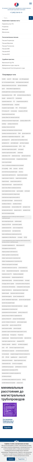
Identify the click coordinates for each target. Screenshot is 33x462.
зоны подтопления (6, 162)
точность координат (17, 363)
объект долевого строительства (10, 254)
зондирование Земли (21, 159)
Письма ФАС (6, 49)
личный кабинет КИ (16, 207)
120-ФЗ (3, 79)
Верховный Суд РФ (8, 62)
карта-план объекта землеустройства (11, 187)
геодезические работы (22, 101)
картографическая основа (8, 191)
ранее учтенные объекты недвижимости (12, 315)
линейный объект (17, 203)
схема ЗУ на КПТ (23, 357)
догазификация (14, 143)
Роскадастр (13, 334)
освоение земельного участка (9, 267)
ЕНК (24, 146)
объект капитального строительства (11, 258)
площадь (27, 280)
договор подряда (24, 143)
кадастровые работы (15, 181)
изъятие (15, 168)
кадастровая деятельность (9, 175)
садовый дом (5, 338)
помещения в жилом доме (23, 286)
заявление (20, 152)
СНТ (7, 347)
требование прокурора (7, 366)
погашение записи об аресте (23, 283)
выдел (3, 98)
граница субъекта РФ (25, 120)
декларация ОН (6, 139)
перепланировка (6, 277)
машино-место (17, 210)
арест (3, 88)
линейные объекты (6, 203)
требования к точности (21, 366)
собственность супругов (8, 350)
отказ (3, 270)
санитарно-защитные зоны (8, 341)
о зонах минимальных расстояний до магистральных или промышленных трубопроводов (16, 241)
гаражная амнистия (7, 101)
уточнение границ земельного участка (11, 379)
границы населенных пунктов (9, 133)
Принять (10, 459)
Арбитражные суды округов (10, 65)
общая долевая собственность (9, 251)
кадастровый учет (17, 184)
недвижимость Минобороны (9, 237)
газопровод (19, 98)
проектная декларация (24, 299)
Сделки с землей (6, 344)
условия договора (6, 376)
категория (27, 191)
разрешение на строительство (9, 309)
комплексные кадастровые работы (11, 197)
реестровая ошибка (7, 328)
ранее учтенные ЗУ (22, 312)
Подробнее (7, 427)
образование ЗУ (20, 245)
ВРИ (15, 95)
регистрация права (22, 322)
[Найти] (31, 18)
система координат (23, 344)
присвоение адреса (7, 296)
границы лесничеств (13, 123)
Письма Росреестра (8, 40)
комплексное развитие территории (11, 194)
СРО (3, 357)
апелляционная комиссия (22, 82)
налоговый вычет (6, 230)
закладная (20, 149)
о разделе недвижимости (8, 245)
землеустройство (26, 155)
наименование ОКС (6, 227)
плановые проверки (18, 280)
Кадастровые (5, 181)
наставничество (16, 230)
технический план (6, 363)
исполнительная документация (9, 171)
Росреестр (5, 26)
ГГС (14, 101)
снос (3, 347)
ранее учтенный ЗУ (6, 318)
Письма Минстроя (7, 43)
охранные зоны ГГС (7, 274)
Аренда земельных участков (9, 85)
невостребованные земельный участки (11, 234)
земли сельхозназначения (8, 159)
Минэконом (5, 32)
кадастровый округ (7, 184)
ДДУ (23, 136)
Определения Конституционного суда (13, 68)
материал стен (26, 207)
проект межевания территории (9, 299)
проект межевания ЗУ (18, 296)
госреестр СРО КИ (22, 111)
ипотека (21, 168)
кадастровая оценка (22, 175)
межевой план (26, 210)
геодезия (17, 104)
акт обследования (24, 79)
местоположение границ (8, 213)
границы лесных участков (8, 127)
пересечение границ (7, 280)
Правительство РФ (8, 24)
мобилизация (18, 221)
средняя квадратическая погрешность (20, 354)
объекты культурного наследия (10, 264)
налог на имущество (18, 227)
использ (21, 171)
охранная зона (24, 270)
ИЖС (11, 168)
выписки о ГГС (10, 98)
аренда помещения (22, 85)
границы (4, 123)
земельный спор (16, 155)
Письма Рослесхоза (8, 46)
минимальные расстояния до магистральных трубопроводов (13, 217)
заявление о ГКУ (6, 155)
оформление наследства (12, 270)
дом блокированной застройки (9, 146)
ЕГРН (20, 146)
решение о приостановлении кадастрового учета (14, 331)
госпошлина (14, 111)
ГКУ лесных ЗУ (5, 111)
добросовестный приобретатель (19, 139)
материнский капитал (7, 210)
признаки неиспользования (17, 293)
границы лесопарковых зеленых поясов (12, 130)
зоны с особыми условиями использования (13, 165)
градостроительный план (8, 114)
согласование (5, 354)
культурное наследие (7, 200)
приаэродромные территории (20, 290)
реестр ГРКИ (5, 325)
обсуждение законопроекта (9, 248)
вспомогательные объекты (24, 95)
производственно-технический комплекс (12, 306)
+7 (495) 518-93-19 (16, 12)
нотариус (20, 237)
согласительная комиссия (22, 350)
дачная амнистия (26, 133)
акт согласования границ (8, 82)
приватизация (5, 293)
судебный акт (14, 357)
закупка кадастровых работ (9, 152)
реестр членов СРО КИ (15, 325)
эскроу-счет (20, 382)
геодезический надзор (7, 104)
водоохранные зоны (7, 95)
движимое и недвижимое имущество (11, 136)
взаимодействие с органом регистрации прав (13, 91)
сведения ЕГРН (20, 341)
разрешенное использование (9, 312)
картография (20, 191)
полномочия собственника (8, 286)
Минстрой (5, 29)
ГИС (16, 107)
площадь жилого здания (8, 283)
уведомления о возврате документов (11, 373)
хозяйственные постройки (8, 382)
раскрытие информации (19, 318)
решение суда (5, 334)
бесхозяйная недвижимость (13, 88)
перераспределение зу (17, 277)
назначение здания (17, 224)
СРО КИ (7, 357)
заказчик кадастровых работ (9, 149)
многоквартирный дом (7, 221)
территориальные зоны (20, 360)
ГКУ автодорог (23, 107)
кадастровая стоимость (8, 178)
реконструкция (17, 328)
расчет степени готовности (9, 322)
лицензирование (6, 207)
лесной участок (18, 200)
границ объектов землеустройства (10, 117)
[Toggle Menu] (30, 3)
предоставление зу (7, 290)
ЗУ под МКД (5, 168)
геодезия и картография (8, 107)
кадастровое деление (21, 178)
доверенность (5, 143)
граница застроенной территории (10, 120)
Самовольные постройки (16, 338)
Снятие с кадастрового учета (16, 347)
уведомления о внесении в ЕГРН (10, 370)
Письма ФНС (6, 54)
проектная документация (8, 302)
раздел (26, 306)
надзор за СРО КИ (6, 224)
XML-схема (15, 79)
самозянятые (27, 338)
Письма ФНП (6, 51)
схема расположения (7, 360)
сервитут (14, 344)
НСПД (25, 237)
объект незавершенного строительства (12, 261)
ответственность (23, 267)
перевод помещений (18, 274)
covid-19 (9, 79)
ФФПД (23, 379)
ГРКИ (19, 133)
